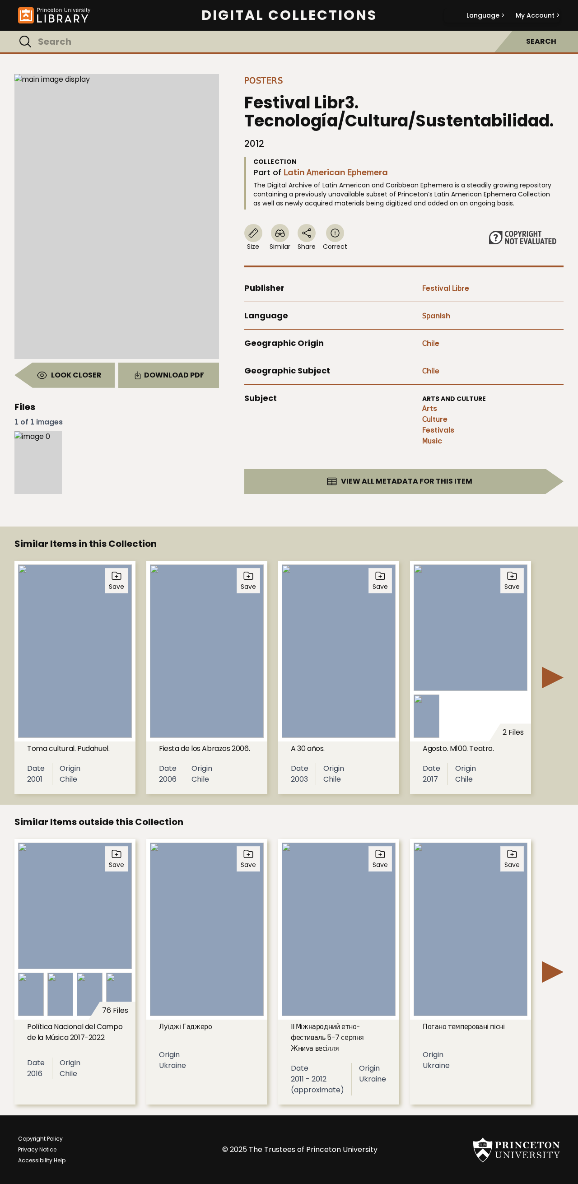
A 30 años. (308, 748)
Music (432, 441)
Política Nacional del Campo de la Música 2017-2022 (74, 1032)
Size (253, 246)
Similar (280, 246)
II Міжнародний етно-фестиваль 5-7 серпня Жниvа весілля (327, 1037)
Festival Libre (445, 288)
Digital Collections (289, 15)
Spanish (436, 316)
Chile (430, 343)
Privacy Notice (37, 1149)
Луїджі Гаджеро (185, 1026)
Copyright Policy (40, 1138)
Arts (429, 408)
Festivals (438, 430)
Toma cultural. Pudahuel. (68, 748)
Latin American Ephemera (336, 172)
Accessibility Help (41, 1160)
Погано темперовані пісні (463, 1026)
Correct (335, 246)
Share (307, 246)
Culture (434, 419)
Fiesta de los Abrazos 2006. (204, 748)
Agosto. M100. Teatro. (458, 748)
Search (541, 41)
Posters (263, 80)
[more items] (553, 677)
